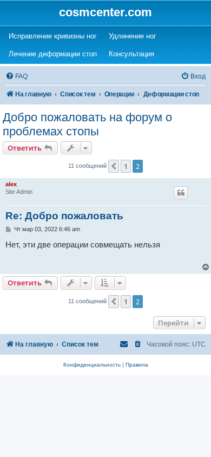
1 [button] (126, 166)
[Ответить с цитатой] (181, 192)
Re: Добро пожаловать (64, 215)
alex (11, 184)
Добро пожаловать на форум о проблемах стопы (87, 124)
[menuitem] (16, 76)
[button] (113, 166)
